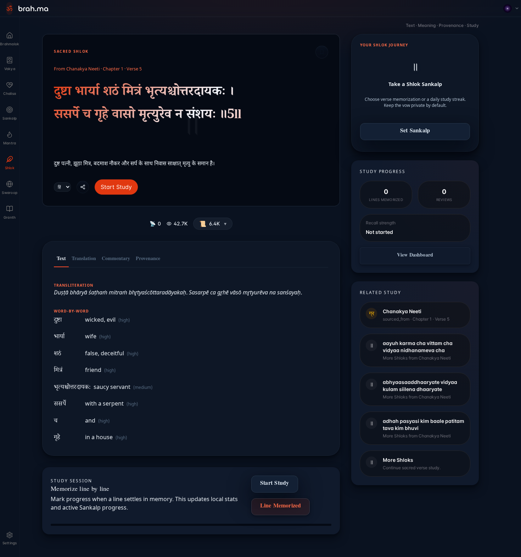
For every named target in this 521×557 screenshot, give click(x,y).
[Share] (83, 187)
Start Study (116, 186)
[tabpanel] (191, 358)
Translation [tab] (84, 259)
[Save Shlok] (321, 52)
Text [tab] (61, 259)
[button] (213, 224)
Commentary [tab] (116, 259)
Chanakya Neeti (83, 69)
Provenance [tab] (148, 259)
